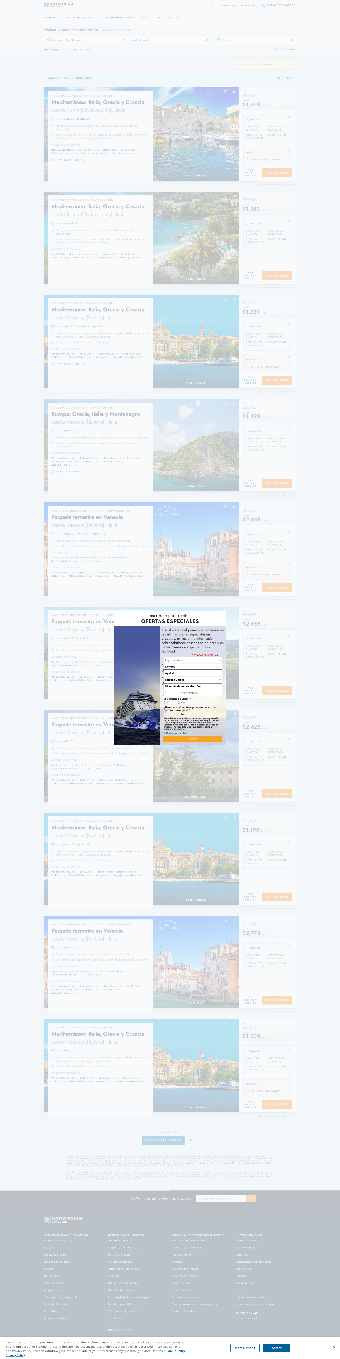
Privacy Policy (15, 1355)
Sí (168, 702)
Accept (277, 1348)
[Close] (334, 1347)
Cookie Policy (175, 1351)
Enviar (193, 738)
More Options (245, 1348)
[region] (170, 1348)
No (183, 702)
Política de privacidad (175, 733)
